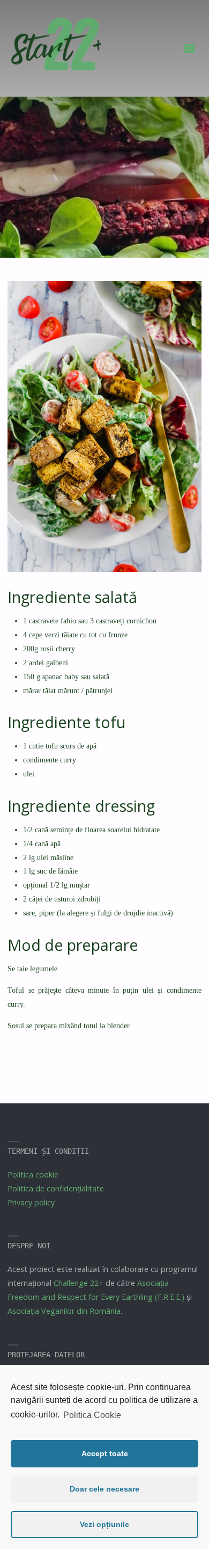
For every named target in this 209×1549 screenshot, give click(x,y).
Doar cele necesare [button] (104, 1489)
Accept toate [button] (104, 1453)
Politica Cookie (92, 1415)
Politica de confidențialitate (56, 1188)
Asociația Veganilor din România (64, 1311)
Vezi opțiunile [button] (104, 1524)
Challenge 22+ (78, 1283)
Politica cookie (33, 1174)
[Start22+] (55, 49)
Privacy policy (31, 1202)
